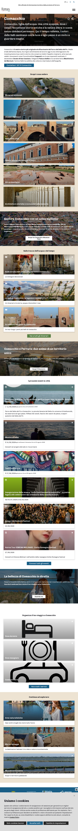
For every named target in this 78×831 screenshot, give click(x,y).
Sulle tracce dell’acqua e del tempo (39, 251)
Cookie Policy (14, 817)
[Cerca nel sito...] (74, 2)
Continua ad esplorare (39, 697)
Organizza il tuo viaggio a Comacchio (39, 615)
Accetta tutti (35, 823)
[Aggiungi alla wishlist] (68, 18)
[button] (66, 2)
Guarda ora (39, 596)
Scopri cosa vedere (39, 74)
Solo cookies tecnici (15, 823)
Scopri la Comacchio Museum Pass (39, 238)
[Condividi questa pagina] (72, 18)
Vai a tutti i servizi (39, 686)
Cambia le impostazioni (56, 823)
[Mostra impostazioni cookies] (76, 789)
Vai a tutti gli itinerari (39, 336)
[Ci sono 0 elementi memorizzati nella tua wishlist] (70, 2)
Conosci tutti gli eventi (39, 563)
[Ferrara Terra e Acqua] (7, 10)
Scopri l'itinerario (38, 369)
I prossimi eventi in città (39, 381)
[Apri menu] (73, 10)
